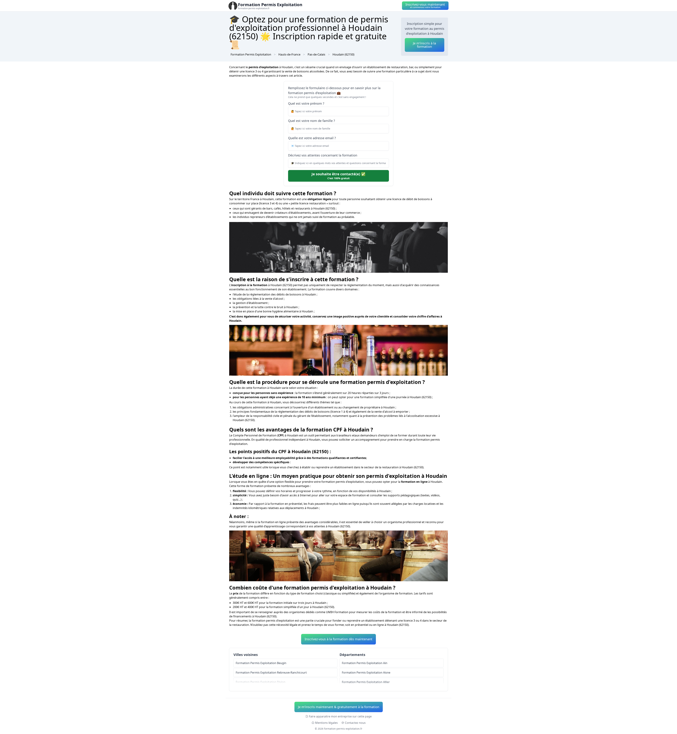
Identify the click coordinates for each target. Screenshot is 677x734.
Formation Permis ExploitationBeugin (261, 663)
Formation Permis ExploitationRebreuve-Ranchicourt (271, 672)
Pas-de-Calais (316, 54)
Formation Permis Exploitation (251, 54)
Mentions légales (326, 723)
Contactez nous (355, 723)
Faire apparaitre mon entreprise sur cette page (340, 716)
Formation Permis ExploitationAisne (366, 672)
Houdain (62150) (343, 54)
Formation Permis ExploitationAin (364, 663)
